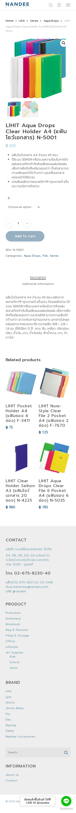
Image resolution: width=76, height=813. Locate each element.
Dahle (10, 731)
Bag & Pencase (17, 630)
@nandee (19, 591)
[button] (63, 43)
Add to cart (25, 236)
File (45, 256)
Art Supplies (15, 653)
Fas (8, 714)
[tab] (38, 277)
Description (38, 277)
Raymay (11, 725)
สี (9, 198)
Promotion (13, 613)
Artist (14, 668)
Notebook (13, 624)
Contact (12, 781)
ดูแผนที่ (28, 564)
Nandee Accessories (20, 737)
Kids (13, 657)
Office (10, 641)
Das (8, 720)
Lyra (8, 697)
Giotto (10, 703)
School (14, 662)
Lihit (22, 20)
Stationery (13, 619)
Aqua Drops (51, 20)
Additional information (38, 284)
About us (12, 775)
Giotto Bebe (15, 708)
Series (34, 20)
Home (10, 20)
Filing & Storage (17, 636)
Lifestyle (12, 647)
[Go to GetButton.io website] (66, 809)
